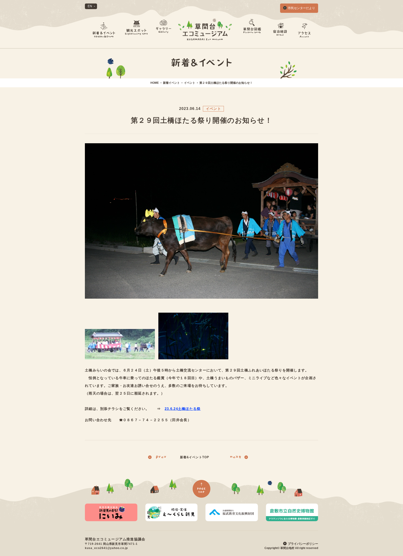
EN (90, 6)
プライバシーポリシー (303, 544)
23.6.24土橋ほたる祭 (183, 409)
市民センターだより (301, 8)
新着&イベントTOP (194, 457)
